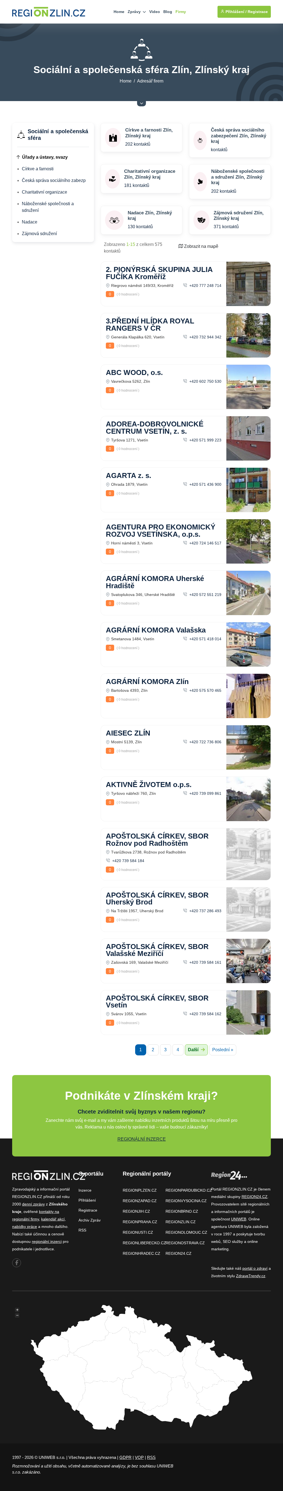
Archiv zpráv (89, 1220)
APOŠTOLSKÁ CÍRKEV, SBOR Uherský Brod (157, 898)
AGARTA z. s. (128, 475)
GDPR (125, 1457)
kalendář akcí (53, 1219)
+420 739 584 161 (204, 962)
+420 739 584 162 (204, 1014)
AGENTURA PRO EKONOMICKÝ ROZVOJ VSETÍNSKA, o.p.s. (160, 530)
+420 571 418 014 (204, 639)
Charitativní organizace (44, 192)
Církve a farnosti (38, 168)
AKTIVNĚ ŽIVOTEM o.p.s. (149, 784)
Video (154, 11)
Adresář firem (150, 81)
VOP (139, 1457)
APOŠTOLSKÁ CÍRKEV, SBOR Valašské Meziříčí (157, 950)
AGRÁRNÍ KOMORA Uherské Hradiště (155, 582)
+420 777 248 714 (204, 285)
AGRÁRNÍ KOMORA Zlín (147, 681)
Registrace (258, 11)
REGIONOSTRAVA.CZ (185, 1243)
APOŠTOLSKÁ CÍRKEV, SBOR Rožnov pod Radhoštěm (157, 839)
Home (119, 11)
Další (194, 1049)
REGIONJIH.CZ (136, 1211)
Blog (167, 11)
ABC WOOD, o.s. (134, 372)
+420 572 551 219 (204, 594)
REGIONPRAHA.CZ (140, 1222)
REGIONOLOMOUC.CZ (186, 1232)
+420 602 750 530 (204, 381)
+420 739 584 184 (127, 860)
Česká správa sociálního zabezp (54, 180)
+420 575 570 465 (204, 690)
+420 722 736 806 (204, 742)
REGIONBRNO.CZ (182, 1211)
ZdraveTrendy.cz (250, 1276)
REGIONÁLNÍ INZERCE (141, 1139)
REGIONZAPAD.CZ (140, 1201)
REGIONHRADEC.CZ (141, 1253)
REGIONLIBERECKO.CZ (144, 1243)
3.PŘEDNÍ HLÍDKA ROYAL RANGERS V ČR (150, 324)
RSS (82, 1230)
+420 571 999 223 (204, 440)
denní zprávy (33, 1204)
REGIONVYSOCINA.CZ (186, 1201)
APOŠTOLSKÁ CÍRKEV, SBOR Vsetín (157, 1001)
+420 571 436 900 (204, 484)
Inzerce (84, 1190)
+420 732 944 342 (204, 337)
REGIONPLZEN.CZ (140, 1190)
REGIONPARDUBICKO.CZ (189, 1190)
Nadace (29, 222)
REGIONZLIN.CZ (181, 1222)
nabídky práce (24, 1226)
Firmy (180, 11)
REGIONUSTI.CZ (138, 1232)
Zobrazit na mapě (200, 246)
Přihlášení (87, 1200)
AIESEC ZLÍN (128, 733)
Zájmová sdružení (39, 233)
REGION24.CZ (179, 1253)
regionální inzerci (47, 1241)
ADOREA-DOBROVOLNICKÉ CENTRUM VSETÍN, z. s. (154, 427)
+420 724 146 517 (204, 543)
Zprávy (135, 11)
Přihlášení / (235, 11)
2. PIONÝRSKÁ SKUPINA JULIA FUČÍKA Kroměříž (159, 273)
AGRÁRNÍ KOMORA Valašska (156, 630)
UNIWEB (238, 1219)
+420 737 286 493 (204, 911)
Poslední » (222, 1049)
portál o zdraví (255, 1268)
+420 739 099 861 (204, 793)
